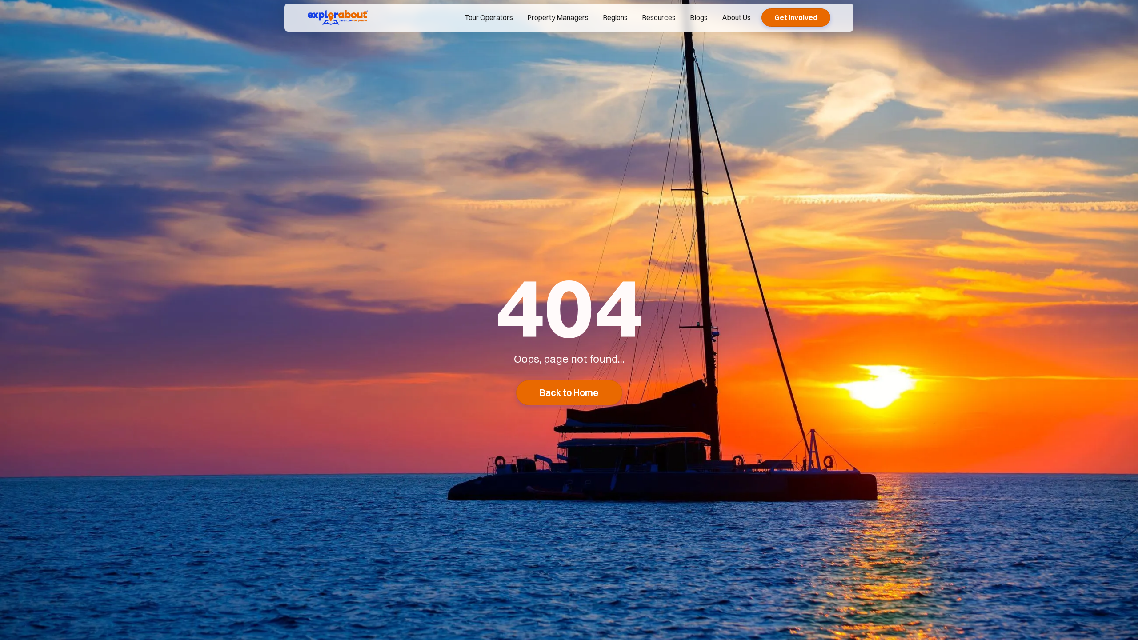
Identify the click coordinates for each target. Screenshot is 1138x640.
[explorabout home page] (338, 17)
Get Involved (795, 17)
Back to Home (569, 392)
